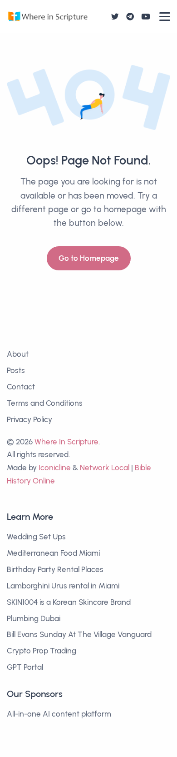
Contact (21, 386)
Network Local (104, 467)
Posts (16, 370)
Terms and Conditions (45, 403)
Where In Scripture (66, 441)
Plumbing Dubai (33, 618)
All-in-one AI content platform (59, 713)
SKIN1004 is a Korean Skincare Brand (69, 602)
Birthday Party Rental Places (55, 569)
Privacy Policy (29, 419)
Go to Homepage (89, 258)
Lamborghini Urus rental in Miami (63, 585)
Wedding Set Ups (36, 536)
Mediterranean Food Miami (53, 553)
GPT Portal (25, 667)
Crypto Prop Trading (41, 650)
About (18, 354)
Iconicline (55, 467)
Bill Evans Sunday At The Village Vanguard (79, 634)
